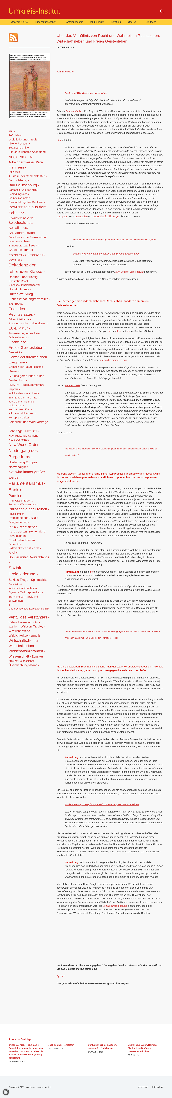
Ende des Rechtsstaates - (22, 311)
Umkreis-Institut (34, 11)
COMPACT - (16, 255)
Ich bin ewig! (97, 22)
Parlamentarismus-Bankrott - (27, 486)
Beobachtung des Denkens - (27, 202)
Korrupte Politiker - (20, 417)
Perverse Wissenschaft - (23, 504)
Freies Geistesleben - (27, 347)
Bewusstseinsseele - (22, 217)
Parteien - (16, 496)
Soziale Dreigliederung (115, 906)
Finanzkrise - (18, 342)
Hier (59, 140)
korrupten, (62, 216)
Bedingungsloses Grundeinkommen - (20, 196)
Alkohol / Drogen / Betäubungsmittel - (20, 145)
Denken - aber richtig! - (24, 277)
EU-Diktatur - (19, 328)
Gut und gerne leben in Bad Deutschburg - (26, 378)
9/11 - (12, 131)
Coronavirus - (36, 255)
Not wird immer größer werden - (27, 475)
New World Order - (25, 444)
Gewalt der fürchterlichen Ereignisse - (28, 359)
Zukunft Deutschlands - (22, 660)
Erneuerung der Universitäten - (28, 323)
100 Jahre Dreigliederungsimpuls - (24, 137)
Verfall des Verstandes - (29, 617)
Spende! (61, 976)
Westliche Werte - (20, 631)
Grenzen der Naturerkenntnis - (27, 366)
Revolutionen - (18, 535)
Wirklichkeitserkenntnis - (25, 635)
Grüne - (14, 371)
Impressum (143, 1087)
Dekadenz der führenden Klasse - (27, 268)
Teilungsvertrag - (31, 592)
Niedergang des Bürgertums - (23, 453)
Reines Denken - (18, 531)
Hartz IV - (15, 384)
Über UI (132, 22)
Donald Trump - (20, 289)
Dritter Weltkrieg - (22, 294)
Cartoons (151, 22)
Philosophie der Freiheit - (29, 509)
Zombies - (39, 656)
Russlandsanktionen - (23, 540)
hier (110, 331)
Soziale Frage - (19, 579)
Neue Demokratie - (20, 439)
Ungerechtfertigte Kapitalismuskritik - (29, 610)
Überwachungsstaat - (24, 665)
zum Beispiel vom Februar (129, 271)
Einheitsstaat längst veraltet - (29, 299)
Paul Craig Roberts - (22, 500)
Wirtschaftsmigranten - (27, 651)
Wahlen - (14, 626)
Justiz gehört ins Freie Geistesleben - (21, 403)
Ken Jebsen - (16, 409)
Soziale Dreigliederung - (23, 571)
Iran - (36, 397)
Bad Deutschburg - (24, 185)
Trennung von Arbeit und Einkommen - (23, 598)
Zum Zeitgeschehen (45, 22)
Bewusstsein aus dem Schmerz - (27, 210)
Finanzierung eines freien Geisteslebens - (25, 335)
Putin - (13, 527)
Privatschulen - (17, 513)
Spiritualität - (40, 579)
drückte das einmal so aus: (113, 360)
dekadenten (81, 216)
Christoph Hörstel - (22, 250)
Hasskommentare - (34, 384)
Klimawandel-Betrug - (22, 413)
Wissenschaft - (20, 656)
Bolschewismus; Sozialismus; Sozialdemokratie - (23, 228)
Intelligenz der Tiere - (21, 397)
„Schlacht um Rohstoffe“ (61, 1045)
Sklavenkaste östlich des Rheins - (25, 550)
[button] (6, 1092)
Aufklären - (15, 171)
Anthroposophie (74, 22)
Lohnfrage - (17, 431)
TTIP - (12, 604)
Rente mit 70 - (38, 531)
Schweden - (15, 544)
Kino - (28, 409)
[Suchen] (161, 11)
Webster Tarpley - (33, 626)
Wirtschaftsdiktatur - (25, 640)
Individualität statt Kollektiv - (24, 393)
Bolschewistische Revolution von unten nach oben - (28, 239)
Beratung (116, 22)
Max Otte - (32, 431)
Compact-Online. (74, 111)
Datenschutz (157, 1087)
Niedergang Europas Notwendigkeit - (23, 465)
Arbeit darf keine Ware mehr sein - (26, 164)
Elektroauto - (17, 303)
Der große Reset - (19, 281)
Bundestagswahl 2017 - (24, 245)
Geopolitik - (15, 352)
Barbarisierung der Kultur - (24, 189)
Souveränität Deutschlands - (29, 559)
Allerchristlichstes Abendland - (28, 151)
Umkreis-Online (19, 22)
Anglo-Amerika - (22, 157)
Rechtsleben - (29, 527)
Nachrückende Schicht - (24, 435)
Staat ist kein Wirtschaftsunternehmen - (23, 586)
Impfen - (14, 389)
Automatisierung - (19, 180)
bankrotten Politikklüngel (106, 216)
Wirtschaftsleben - (22, 646)
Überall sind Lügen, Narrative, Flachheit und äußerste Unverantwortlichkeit (143, 1048)
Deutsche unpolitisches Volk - (26, 284)
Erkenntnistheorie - (20, 319)
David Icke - (16, 259)
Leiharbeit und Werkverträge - (28, 424)
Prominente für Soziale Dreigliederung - (23, 520)
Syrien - (14, 592)
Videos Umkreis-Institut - (24, 622)
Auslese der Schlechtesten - (28, 176)
